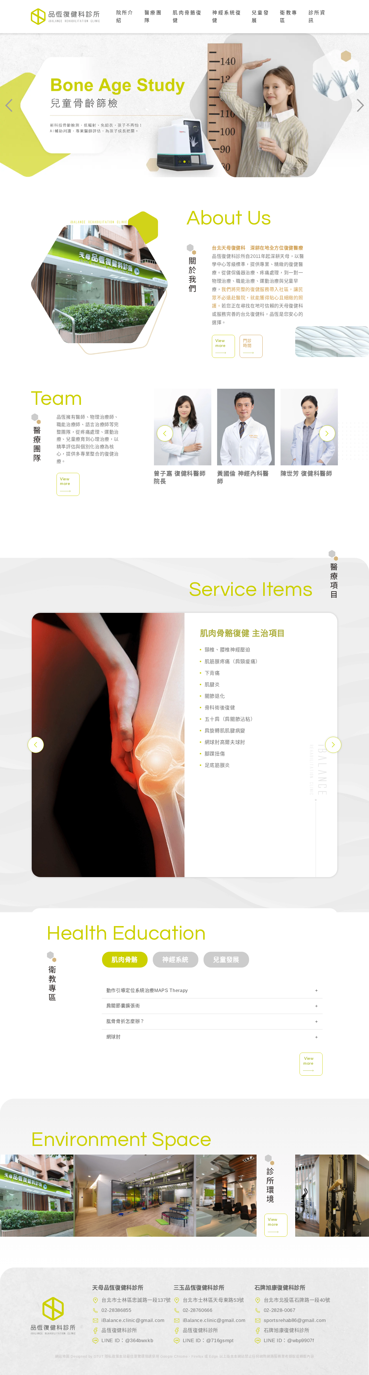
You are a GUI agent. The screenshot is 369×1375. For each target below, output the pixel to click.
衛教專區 (289, 16)
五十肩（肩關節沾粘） (230, 719)
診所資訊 (317, 16)
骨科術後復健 (220, 708)
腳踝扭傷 (215, 754)
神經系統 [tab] (175, 959)
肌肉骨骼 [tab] (125, 959)
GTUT (99, 1357)
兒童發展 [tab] (226, 959)
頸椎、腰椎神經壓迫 (228, 650)
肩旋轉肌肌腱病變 (225, 731)
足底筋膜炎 (217, 765)
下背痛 (212, 673)
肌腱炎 (212, 685)
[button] (180, 161)
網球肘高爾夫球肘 (225, 742)
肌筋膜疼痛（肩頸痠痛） (233, 661)
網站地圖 (63, 1357)
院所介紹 (125, 16)
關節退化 (215, 696)
